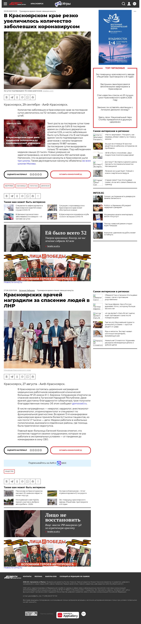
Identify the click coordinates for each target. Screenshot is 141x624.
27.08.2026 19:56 (10, 290)
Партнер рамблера (46, 614)
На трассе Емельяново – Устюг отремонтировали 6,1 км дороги (73, 492)
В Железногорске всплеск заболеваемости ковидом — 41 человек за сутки (29, 216)
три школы (24, 160)
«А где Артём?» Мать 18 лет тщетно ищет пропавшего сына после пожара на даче (120, 315)
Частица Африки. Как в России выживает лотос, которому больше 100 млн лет (120, 306)
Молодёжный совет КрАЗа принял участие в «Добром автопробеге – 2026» (27, 502)
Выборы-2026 (50, 576)
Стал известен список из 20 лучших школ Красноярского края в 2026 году (115, 97)
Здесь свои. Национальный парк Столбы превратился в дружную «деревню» (115, 119)
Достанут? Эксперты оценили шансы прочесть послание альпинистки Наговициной (121, 164)
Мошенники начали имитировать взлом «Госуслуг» (118, 215)
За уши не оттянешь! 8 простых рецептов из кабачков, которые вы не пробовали (121, 146)
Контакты (27, 576)
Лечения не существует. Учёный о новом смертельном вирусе (119, 172)
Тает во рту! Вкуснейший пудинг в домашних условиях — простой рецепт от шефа (119, 324)
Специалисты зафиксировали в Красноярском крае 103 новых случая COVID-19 (29, 208)
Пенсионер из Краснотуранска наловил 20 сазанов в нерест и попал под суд (29, 493)
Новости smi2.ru (13, 282)
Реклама (38, 576)
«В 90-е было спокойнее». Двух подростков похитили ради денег (119, 154)
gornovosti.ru (79, 403)
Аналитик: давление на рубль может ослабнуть (120, 234)
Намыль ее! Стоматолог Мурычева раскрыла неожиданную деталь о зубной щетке (120, 342)
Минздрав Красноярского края (17, 370)
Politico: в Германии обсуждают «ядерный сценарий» (117, 206)
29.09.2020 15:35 (10, 11)
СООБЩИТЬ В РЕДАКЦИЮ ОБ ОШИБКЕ (75, 576)
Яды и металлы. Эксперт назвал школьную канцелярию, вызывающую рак (118, 333)
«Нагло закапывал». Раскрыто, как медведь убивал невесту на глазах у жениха (120, 137)
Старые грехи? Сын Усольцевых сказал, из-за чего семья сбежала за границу (120, 182)
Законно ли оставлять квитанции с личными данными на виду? (115, 108)
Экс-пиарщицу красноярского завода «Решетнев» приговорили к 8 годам (115, 75)
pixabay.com (48, 91)
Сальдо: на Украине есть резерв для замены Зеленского (119, 197)
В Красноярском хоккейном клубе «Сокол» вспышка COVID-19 (74, 215)
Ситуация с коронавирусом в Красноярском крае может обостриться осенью (71, 208)
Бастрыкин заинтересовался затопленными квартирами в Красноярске (115, 86)
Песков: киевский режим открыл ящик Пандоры (118, 225)
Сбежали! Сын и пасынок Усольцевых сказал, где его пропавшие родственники (121, 297)
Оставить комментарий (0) (70, 174)
